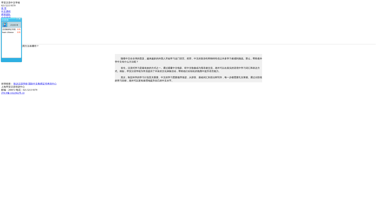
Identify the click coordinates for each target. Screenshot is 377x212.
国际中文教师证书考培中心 (42, 83)
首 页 (3, 8)
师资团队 (6, 14)
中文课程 (6, 11)
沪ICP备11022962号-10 (12, 93)
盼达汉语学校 (21, 83)
